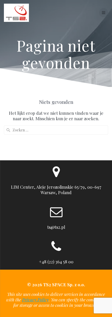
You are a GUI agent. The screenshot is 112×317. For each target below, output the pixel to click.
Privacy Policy (35, 299)
